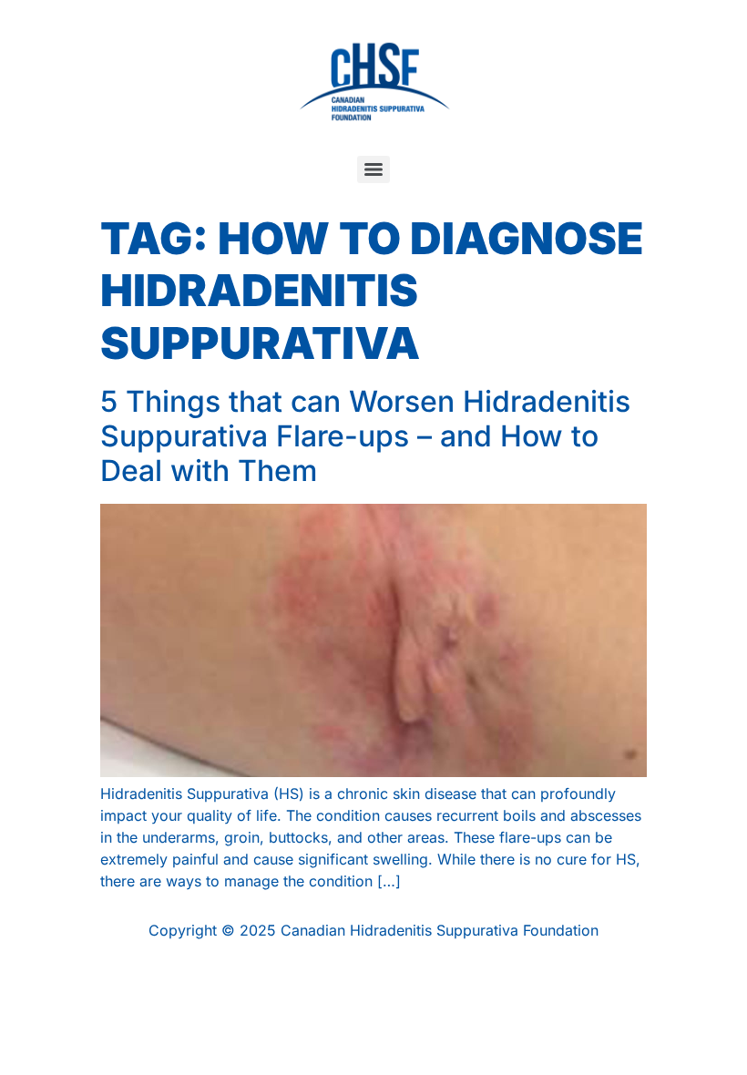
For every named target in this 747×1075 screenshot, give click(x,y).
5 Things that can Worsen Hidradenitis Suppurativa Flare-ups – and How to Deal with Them (365, 436)
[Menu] (373, 169)
